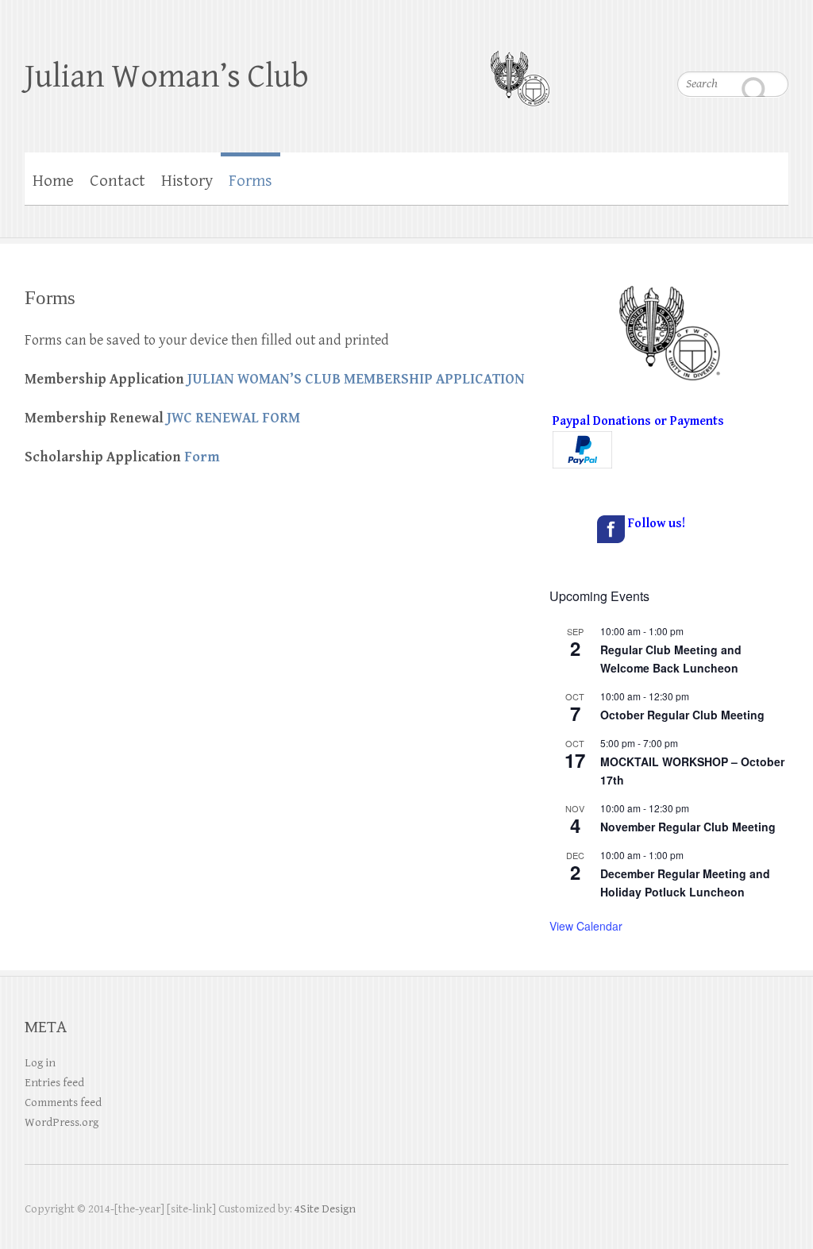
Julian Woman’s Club (167, 76)
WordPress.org (61, 1122)
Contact (117, 181)
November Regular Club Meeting (688, 827)
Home (53, 181)
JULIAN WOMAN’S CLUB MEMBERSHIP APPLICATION (356, 379)
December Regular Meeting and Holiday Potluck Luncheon (685, 882)
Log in (40, 1063)
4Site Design (325, 1209)
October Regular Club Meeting (682, 715)
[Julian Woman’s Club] (519, 68)
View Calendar (585, 926)
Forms (250, 181)
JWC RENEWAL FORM (233, 418)
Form (202, 457)
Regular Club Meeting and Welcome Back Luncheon (671, 659)
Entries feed (54, 1082)
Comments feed (63, 1102)
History (187, 181)
